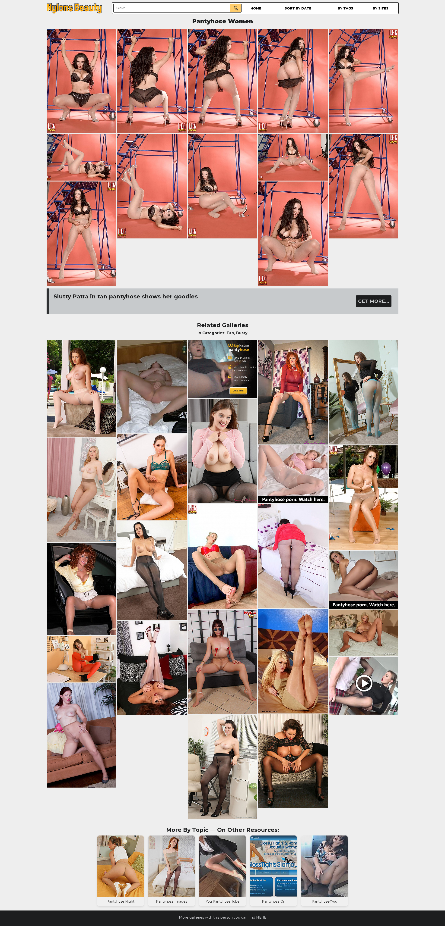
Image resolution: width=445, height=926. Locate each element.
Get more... (373, 301)
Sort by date (298, 8)
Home (256, 8)
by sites (380, 8)
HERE (261, 917)
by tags (345, 8)
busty (242, 333)
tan (230, 333)
